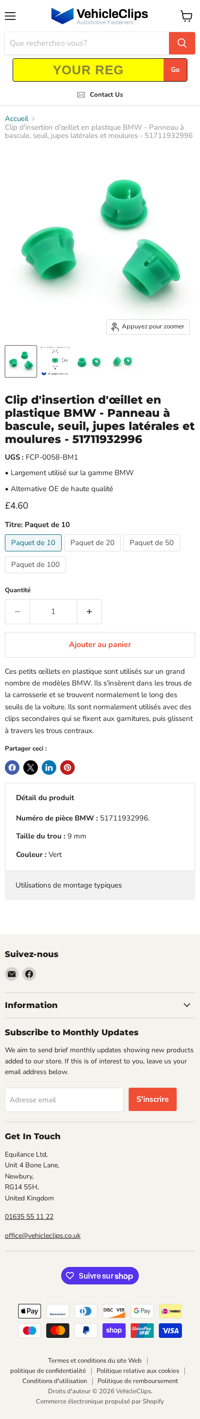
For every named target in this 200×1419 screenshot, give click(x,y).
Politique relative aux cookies (138, 1371)
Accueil (16, 119)
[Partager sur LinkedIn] (49, 767)
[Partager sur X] (30, 767)
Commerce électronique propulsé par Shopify (100, 1401)
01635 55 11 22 (29, 1216)
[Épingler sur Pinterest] (67, 767)
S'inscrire (152, 1099)
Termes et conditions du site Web (95, 1360)
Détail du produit (45, 798)
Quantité (18, 590)
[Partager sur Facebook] (12, 767)
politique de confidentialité (48, 1371)
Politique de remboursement (138, 1381)
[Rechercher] (182, 43)
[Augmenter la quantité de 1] (89, 611)
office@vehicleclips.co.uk (43, 1235)
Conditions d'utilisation (54, 1381)
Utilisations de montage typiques (69, 885)
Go (175, 69)
